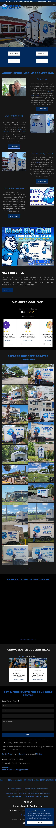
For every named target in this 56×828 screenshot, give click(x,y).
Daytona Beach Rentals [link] (29, 788)
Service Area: (7, 754)
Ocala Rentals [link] (23, 793)
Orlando (50, 92)
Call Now (8, 31)
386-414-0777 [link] (7, 767)
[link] (11, 4)
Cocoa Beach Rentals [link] (14, 788)
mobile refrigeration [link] (31, 656)
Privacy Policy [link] (33, 740)
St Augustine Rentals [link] (14, 796)
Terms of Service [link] (42, 740)
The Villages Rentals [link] (28, 796)
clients (38, 162)
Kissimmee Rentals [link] (28, 791)
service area (5, 131)
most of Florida (35, 95)
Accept (40, 822)
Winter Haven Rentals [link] (41, 796)
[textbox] (28, 705)
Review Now (14, 53)
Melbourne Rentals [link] (11, 793)
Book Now (14, 61)
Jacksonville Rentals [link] (16, 791)
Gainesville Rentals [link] (42, 788)
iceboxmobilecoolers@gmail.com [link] (15, 770)
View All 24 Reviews (28, 316)
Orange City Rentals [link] (33, 793)
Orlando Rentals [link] (45, 793)
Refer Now (42, 53)
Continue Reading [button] (18, 679)
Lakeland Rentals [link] (41, 791)
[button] (53, 4)
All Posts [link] (21, 656)
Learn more (42, 108)
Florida (23, 131)
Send (28, 734)
